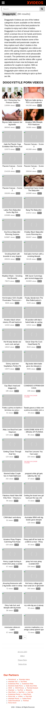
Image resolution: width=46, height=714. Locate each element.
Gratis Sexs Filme (31, 686)
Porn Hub (29, 696)
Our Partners (11, 675)
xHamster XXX (13, 681)
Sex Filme (24, 681)
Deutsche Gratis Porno (15, 686)
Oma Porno (12, 692)
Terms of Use (22, 664)
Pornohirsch (12, 679)
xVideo (20, 696)
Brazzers (29, 690)
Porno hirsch (12, 703)
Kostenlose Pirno (13, 684)
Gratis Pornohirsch (14, 701)
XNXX (10, 688)
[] (42, 9)
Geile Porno (27, 694)
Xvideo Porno (26, 698)
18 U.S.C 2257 (22, 652)
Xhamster (11, 690)
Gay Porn (22, 692)
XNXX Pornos (19, 688)
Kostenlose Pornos (14, 694)
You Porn (20, 690)
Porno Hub (11, 696)
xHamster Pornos (13, 698)
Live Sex (30, 692)
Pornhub (26, 701)
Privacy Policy (22, 660)
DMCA (22, 656)
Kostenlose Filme (27, 684)
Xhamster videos (24, 679)
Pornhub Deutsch (32, 688)
